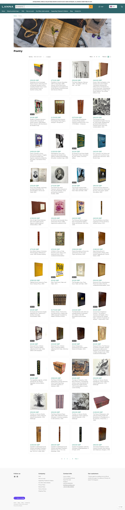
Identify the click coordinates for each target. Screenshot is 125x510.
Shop (19, 502)
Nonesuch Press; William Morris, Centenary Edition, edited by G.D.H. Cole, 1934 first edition (59, 348)
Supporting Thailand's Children (59, 11)
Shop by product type (13, 11)
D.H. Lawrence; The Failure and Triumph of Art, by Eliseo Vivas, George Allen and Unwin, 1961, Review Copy (101, 156)
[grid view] (108, 57)
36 (96, 56)
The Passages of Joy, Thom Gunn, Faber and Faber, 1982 (79, 283)
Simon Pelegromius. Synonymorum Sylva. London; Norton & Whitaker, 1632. (80, 347)
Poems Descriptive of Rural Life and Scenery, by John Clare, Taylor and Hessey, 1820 (80, 252)
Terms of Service (42, 489)
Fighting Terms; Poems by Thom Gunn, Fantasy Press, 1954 (38, 283)
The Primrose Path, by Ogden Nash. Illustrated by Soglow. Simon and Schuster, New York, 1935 (80, 222)
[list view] (110, 57)
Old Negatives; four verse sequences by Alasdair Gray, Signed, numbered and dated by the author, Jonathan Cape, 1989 (59, 156)
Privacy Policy (41, 485)
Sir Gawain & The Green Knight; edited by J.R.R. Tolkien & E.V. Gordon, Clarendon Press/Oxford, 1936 (38, 314)
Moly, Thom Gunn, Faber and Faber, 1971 (58, 283)
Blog (71, 11)
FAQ (23, 11)
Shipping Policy (42, 491)
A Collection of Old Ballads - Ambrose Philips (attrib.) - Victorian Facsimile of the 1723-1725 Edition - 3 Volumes (80, 122)
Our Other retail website (42, 11)
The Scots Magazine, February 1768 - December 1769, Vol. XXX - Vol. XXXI (80, 83)
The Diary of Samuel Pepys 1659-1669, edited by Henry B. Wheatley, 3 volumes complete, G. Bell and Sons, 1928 (59, 416)
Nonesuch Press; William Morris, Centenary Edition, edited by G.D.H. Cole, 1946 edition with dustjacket (37, 348)
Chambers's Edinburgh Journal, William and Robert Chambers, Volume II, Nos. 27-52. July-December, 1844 (59, 449)
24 (94, 56)
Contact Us (78, 11)
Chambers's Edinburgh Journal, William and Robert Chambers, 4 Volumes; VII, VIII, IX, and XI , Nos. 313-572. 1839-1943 (38, 449)
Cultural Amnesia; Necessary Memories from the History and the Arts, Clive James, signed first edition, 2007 (101, 190)
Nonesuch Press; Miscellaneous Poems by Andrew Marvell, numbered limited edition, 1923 (101, 284)
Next (76, 459)
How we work (30, 11)
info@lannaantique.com (69, 485)
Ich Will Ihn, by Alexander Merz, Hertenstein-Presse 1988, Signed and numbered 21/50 (59, 221)
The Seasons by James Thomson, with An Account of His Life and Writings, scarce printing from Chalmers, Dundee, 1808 (59, 190)
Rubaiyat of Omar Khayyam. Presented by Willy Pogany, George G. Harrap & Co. (58, 121)
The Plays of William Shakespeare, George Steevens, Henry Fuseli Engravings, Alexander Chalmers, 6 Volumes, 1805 (59, 383)
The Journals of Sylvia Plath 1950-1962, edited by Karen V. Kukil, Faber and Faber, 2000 (80, 189)
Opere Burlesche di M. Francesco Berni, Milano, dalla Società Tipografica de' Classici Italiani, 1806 (101, 253)
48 (99, 56)
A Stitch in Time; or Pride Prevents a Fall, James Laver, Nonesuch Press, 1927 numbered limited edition (58, 253)
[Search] (91, 6)
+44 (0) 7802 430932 (68, 487)
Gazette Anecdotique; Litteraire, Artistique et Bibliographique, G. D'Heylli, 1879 (80, 448)
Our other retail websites (44, 482)
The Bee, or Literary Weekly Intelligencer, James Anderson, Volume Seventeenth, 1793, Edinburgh (38, 416)
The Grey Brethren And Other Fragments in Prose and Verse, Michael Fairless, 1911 (101, 221)
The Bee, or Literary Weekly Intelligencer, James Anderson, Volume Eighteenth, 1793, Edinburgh (101, 382)
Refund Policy (41, 487)
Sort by (31, 56)
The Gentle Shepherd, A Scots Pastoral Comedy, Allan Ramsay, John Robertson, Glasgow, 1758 (101, 448)
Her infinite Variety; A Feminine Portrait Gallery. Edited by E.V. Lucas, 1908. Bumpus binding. (38, 252)
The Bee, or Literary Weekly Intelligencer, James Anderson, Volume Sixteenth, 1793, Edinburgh (80, 416)
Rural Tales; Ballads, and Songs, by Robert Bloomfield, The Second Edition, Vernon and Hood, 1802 (38, 190)
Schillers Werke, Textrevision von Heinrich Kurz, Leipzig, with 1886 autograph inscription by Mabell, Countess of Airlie (59, 314)
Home (3, 11)
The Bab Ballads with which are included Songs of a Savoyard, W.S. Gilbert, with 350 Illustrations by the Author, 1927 (80, 315)
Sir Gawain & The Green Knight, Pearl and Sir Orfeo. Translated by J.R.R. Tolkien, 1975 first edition (80, 156)
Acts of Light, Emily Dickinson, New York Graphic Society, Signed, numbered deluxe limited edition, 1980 (38, 222)
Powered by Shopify (18, 505)
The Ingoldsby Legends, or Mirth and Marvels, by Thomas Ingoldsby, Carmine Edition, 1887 (38, 382)
